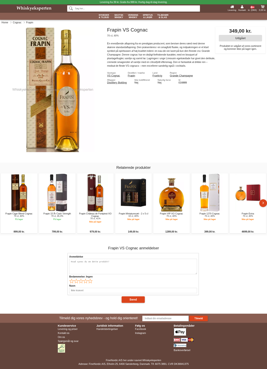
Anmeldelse (76, 256)
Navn (72, 285)
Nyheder (104, 16)
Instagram (140, 333)
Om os (61, 337)
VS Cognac (113, 75)
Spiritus (148, 16)
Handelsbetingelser (107, 329)
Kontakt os (63, 333)
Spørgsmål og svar (68, 341)
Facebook (140, 329)
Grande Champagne (181, 75)
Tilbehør (162, 16)
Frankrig (157, 75)
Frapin (131, 75)
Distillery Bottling (117, 82)
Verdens (133, 16)
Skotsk (118, 16)
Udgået (240, 38)
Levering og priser (68, 329)
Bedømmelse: (81, 276)
